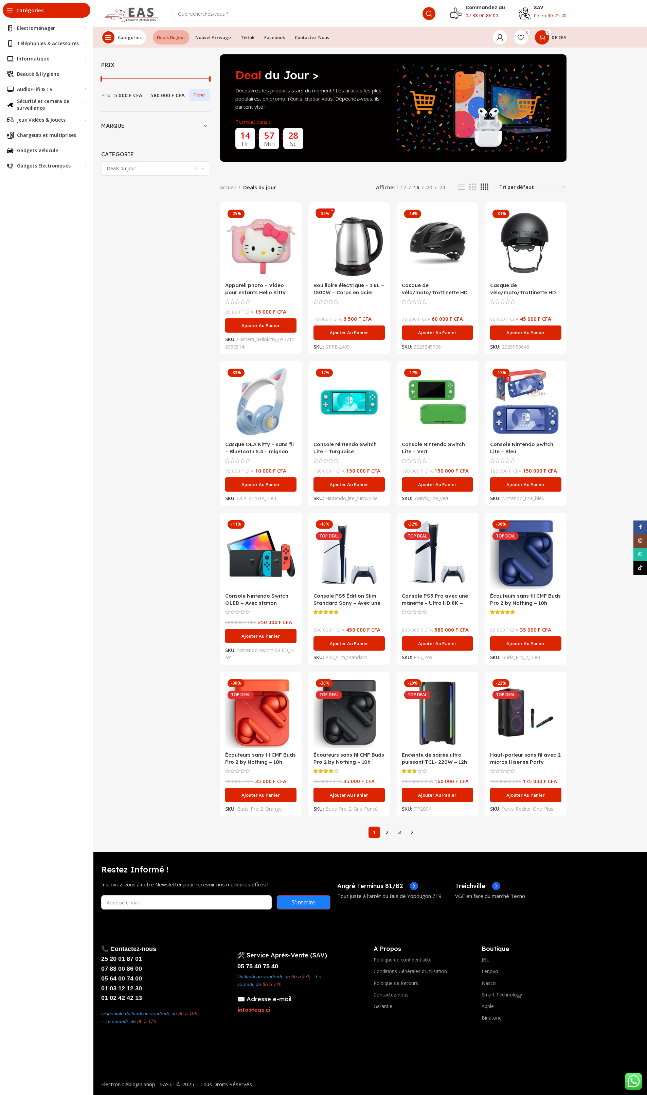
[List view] (461, 187)
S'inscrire (303, 902)
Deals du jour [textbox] (121, 168)
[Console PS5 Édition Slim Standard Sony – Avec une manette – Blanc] (349, 553)
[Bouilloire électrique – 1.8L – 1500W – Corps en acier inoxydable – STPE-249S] (349, 243)
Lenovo (490, 971)
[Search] (429, 13)
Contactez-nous (391, 994)
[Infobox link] (377, 886)
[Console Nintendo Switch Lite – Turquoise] (349, 402)
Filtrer (199, 95)
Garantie (383, 1006)
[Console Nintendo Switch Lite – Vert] (437, 402)
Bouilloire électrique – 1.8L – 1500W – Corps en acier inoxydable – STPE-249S (348, 292)
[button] (260, 325)
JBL (485, 959)
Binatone (492, 1017)
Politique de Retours (396, 983)
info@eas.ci (253, 1009)
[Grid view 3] (472, 187)
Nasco (489, 983)
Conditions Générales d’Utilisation (410, 971)
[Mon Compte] (499, 37)
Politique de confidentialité (403, 959)
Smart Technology (502, 994)
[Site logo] (130, 13)
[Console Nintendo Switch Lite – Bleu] (525, 402)
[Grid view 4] (484, 187)
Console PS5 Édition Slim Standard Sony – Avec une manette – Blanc (346, 603)
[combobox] (155, 168)
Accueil (228, 187)
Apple (488, 1006)
